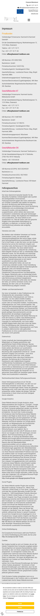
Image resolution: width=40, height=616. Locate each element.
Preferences (20, 611)
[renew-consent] (2, 614)
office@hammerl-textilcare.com (28, 7)
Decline (20, 607)
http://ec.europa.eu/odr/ (10, 537)
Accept (20, 603)
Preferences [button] (11, 598)
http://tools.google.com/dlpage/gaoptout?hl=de (18, 478)
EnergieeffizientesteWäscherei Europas (33, 10)
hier (31, 520)
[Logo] (11, 19)
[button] (29, 20)
